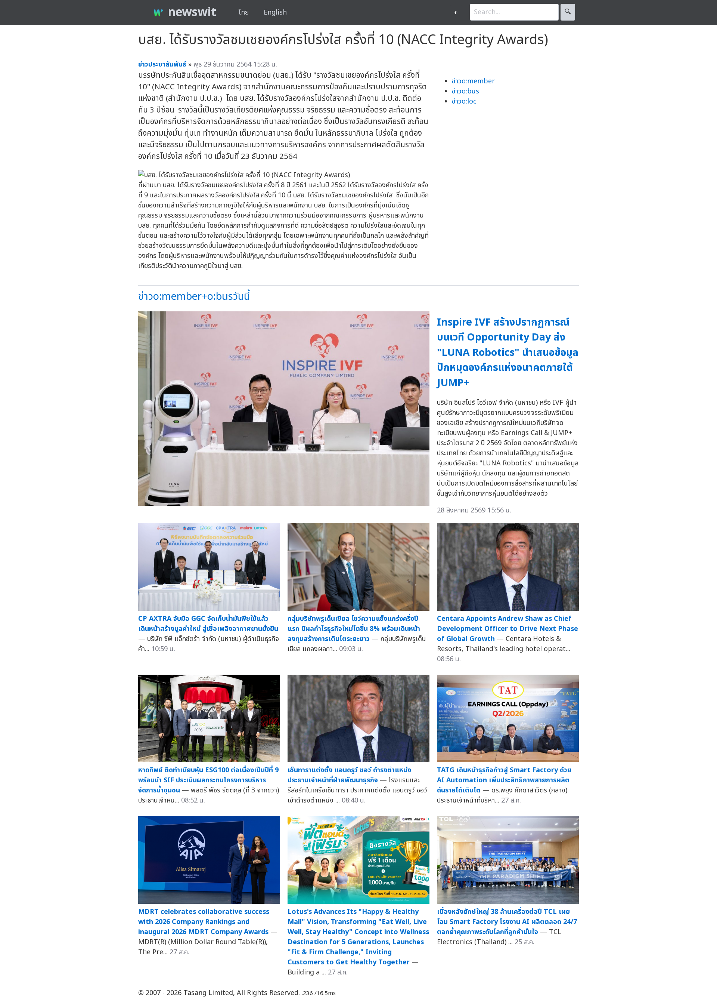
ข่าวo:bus (465, 91)
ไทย (244, 12)
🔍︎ (568, 12)
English (275, 12)
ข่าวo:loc (464, 101)
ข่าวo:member (473, 81)
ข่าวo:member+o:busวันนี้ (194, 296)
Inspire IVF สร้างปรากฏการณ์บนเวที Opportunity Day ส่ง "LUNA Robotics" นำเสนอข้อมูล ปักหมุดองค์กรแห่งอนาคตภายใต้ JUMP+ (507, 353)
